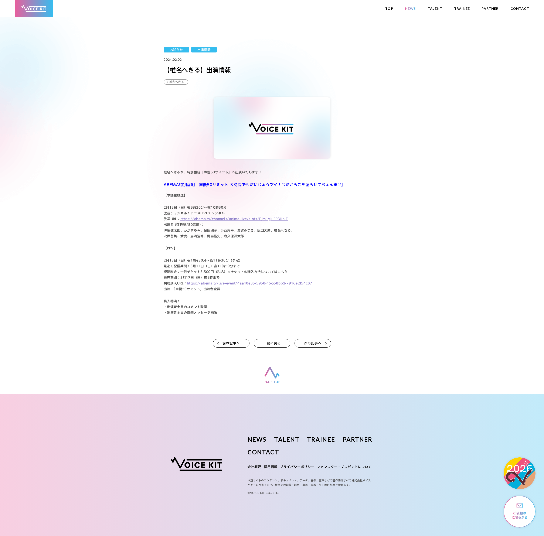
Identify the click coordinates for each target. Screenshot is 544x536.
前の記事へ (231, 343)
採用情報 (271, 466)
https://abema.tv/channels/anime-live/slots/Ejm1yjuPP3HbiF (234, 219)
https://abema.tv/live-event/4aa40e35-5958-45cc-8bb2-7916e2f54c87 (249, 283)
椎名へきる (176, 82)
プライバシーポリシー (297, 466)
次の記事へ (313, 343)
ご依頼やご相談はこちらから (520, 512)
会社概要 (254, 466)
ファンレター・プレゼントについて (344, 466)
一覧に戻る (272, 343)
